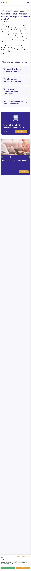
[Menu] (28, 2)
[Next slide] (29, 157)
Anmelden (20, 131)
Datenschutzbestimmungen (23, 556)
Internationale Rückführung (9, 11)
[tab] (13, 176)
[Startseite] (5, 2)
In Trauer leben (6, 157)
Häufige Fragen (2, 11)
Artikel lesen (24, 172)
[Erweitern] (27, 70)
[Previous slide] (2, 157)
